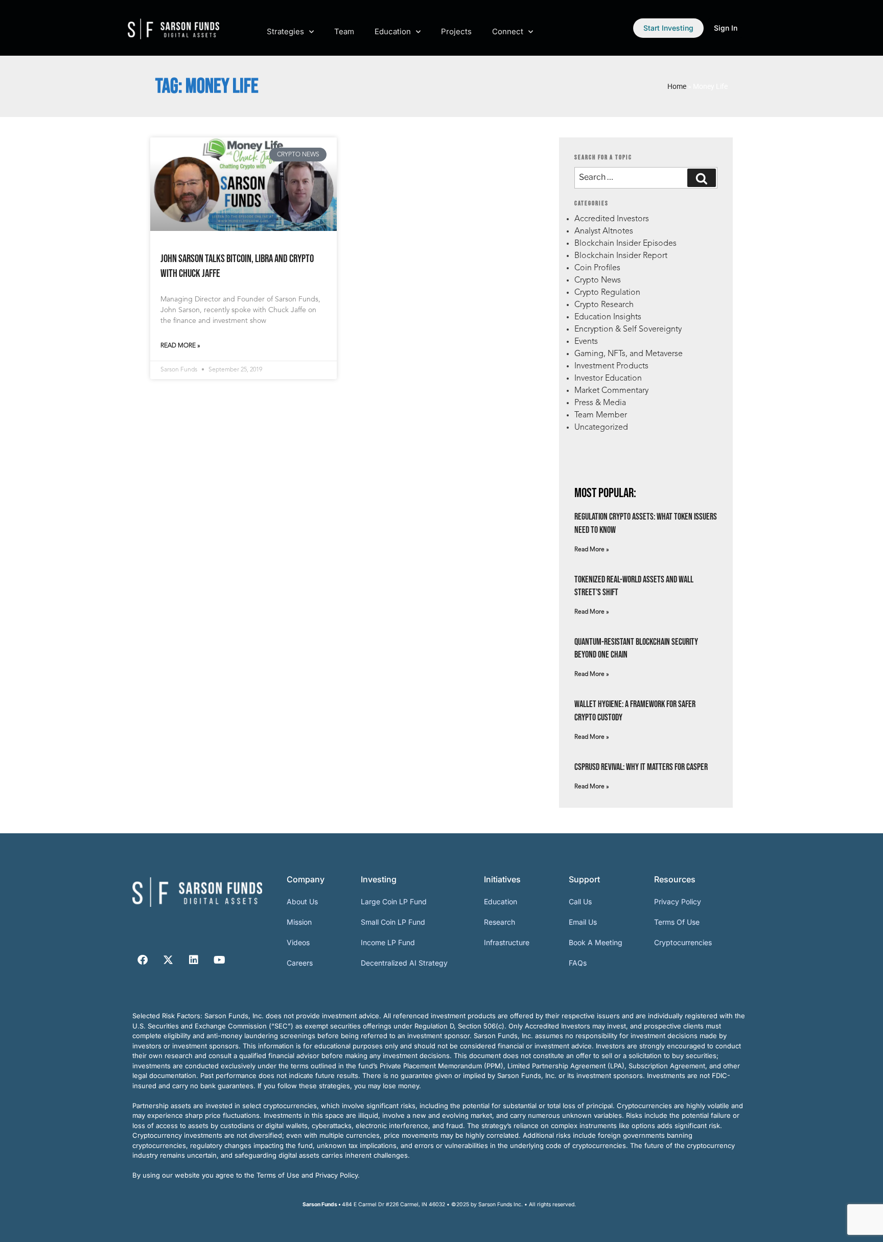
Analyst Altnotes (603, 231)
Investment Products (611, 366)
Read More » (180, 346)
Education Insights (607, 317)
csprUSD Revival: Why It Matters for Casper (641, 767)
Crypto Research (604, 305)
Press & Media (600, 403)
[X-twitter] (168, 960)
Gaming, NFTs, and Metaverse (628, 354)
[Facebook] (142, 960)
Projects (456, 31)
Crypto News (597, 280)
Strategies (285, 31)
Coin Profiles (597, 268)
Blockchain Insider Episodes (625, 244)
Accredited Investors (611, 219)
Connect (507, 31)
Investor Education (608, 378)
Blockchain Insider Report (620, 256)
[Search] (701, 178)
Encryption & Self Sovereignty (628, 329)
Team (344, 31)
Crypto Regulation (607, 293)
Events (586, 342)
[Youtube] (219, 960)
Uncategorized (601, 428)
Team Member (600, 415)
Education (393, 31)
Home (676, 86)
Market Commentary (611, 391)
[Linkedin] (193, 960)
